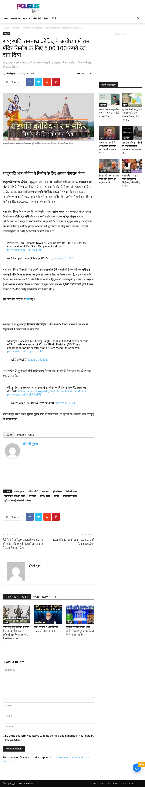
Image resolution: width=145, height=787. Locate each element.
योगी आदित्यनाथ (71, 491)
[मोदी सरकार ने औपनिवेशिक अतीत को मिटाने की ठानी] (48, 614)
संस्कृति (16, 28)
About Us (113, 783)
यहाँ (28, 299)
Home (6, 28)
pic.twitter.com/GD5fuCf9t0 (24, 249)
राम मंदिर (32, 495)
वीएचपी (56, 495)
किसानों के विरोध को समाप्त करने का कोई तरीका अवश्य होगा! (73, 542)
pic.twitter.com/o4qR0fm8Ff (24, 394)
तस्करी (6, 622)
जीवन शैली (37, 18)
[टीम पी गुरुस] (12, 450)
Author (9, 434)
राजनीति (14, 18)
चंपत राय (45, 491)
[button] (137, 18)
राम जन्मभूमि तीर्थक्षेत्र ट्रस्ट (14, 495)
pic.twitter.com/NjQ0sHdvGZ (25, 351)
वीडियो (54, 18)
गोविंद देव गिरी (33, 491)
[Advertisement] (98, 8)
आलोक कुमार (19, 491)
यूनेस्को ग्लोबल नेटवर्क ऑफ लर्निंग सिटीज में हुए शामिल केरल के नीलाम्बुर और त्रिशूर (80, 631)
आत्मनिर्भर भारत (40, 622)
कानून (102, 138)
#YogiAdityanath (46, 391)
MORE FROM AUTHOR (46, 596)
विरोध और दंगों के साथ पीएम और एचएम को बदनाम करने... (109, 179)
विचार (46, 18)
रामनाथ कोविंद (45, 495)
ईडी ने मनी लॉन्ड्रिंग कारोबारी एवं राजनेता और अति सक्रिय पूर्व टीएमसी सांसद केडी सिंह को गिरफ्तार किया (23, 544)
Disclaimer (98, 783)
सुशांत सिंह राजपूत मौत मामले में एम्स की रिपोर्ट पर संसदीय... (109, 113)
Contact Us (127, 783)
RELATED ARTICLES (17, 596)
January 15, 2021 (64, 258)
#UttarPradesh (26, 391)
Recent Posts (25, 434)
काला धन (126, 171)
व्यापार (25, 18)
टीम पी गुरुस (10, 73)
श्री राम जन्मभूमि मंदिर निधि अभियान (17, 500)
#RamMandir (78, 391)
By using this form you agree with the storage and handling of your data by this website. (49, 737)
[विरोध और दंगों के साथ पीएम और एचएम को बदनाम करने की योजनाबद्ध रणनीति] (109, 166)
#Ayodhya (63, 391)
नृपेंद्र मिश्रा (57, 491)
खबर (6, 18)
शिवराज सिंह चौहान (70, 495)
